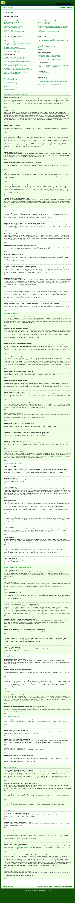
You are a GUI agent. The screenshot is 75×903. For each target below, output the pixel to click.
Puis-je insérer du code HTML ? (10, 79)
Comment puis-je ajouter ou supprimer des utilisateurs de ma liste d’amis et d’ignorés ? (54, 48)
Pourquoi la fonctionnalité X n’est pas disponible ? (48, 80)
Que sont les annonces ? (9, 85)
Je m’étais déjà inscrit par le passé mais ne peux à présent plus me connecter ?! (20, 29)
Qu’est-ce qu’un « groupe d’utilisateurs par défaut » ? (49, 31)
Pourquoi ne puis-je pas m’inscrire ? (11, 25)
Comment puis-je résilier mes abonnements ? (47, 68)
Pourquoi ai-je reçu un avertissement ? (12, 66)
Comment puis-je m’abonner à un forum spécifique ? (49, 66)
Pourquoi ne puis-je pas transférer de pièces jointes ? (15, 65)
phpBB (16, 260)
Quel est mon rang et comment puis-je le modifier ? (14, 48)
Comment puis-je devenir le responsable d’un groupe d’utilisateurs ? (52, 27)
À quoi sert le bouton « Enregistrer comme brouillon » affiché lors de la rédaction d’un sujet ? (18, 70)
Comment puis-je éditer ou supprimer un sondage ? (14, 62)
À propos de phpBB (18, 838)
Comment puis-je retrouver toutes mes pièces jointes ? (49, 74)
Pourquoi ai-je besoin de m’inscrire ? (11, 22)
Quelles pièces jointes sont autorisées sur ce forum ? (49, 72)
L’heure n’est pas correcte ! (9, 41)
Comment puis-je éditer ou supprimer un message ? (14, 57)
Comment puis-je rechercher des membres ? (47, 58)
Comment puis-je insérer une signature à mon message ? (15, 58)
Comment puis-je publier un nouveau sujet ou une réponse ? (16, 56)
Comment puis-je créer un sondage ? (11, 60)
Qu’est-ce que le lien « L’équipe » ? (45, 33)
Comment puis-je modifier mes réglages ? (12, 37)
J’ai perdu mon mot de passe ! (10, 30)
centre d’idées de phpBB (22, 847)
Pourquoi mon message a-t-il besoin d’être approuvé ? (15, 72)
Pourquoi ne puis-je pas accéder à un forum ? (13, 64)
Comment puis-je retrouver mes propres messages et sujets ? (51, 59)
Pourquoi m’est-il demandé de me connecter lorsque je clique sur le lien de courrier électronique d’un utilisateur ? (19, 50)
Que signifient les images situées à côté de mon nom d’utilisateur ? (17, 46)
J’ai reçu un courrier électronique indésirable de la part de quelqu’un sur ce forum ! (53, 41)
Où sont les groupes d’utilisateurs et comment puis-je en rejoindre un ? (53, 26)
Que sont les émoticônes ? (9, 81)
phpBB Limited (42, 835)
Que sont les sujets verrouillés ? (10, 87)
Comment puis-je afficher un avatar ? (11, 47)
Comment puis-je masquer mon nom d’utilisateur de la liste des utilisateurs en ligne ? (20, 39)
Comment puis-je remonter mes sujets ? (12, 73)
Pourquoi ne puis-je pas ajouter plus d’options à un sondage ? (17, 61)
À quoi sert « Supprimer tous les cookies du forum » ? (15, 33)
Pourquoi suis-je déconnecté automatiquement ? (14, 31)
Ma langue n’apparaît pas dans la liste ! (12, 44)
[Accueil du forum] (3, 3)
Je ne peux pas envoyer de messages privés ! (47, 37)
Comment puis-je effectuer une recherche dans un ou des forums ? (52, 53)
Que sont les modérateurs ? (44, 23)
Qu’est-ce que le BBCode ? (9, 78)
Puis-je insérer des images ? (9, 82)
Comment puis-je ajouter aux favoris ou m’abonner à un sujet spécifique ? (53, 65)
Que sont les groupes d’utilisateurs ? (45, 25)
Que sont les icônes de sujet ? (10, 89)
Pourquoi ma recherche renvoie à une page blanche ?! (49, 56)
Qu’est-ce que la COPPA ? (9, 23)
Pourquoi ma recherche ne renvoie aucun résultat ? (49, 55)
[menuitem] (11, 7)
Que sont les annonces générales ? (11, 83)
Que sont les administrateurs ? (44, 22)
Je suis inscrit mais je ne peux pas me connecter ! (14, 26)
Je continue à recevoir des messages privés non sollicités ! (50, 39)
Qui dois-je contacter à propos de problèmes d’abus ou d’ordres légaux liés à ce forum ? (54, 82)
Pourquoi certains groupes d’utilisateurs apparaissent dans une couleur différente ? (53, 29)
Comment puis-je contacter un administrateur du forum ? (50, 84)
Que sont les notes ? (8, 86)
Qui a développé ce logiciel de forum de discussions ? (49, 78)
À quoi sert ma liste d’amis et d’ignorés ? (46, 46)
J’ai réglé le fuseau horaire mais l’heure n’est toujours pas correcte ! (17, 43)
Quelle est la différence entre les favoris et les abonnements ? (51, 64)
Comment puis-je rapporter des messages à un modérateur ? (16, 68)
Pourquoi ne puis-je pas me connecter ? (12, 27)
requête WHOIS (53, 857)
